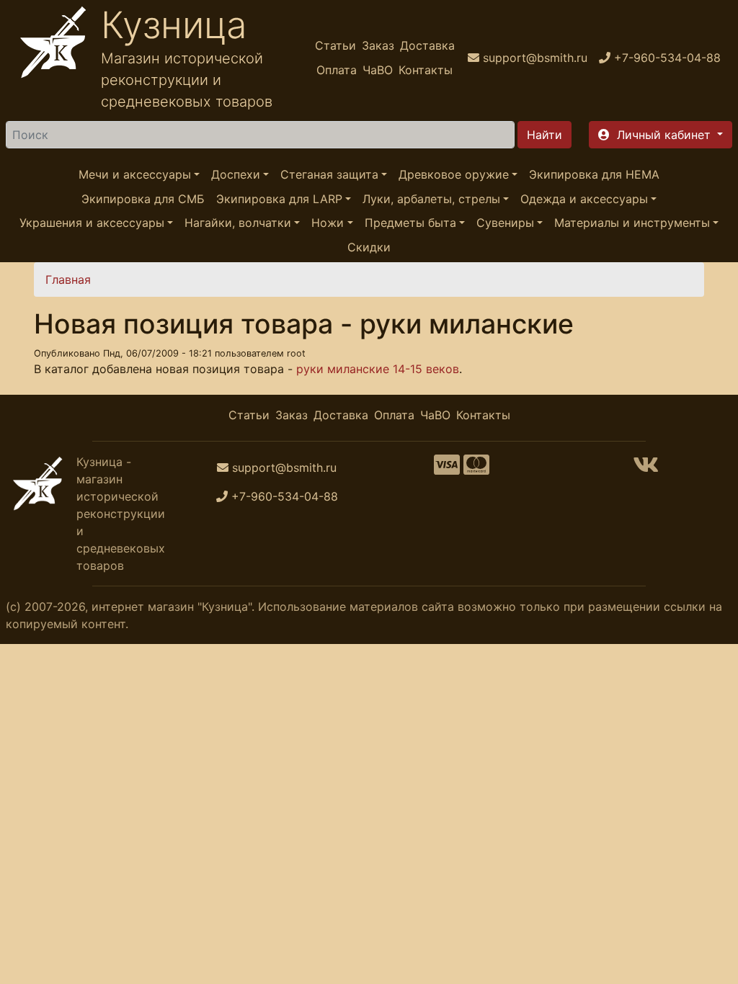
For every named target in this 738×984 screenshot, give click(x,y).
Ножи (327, 222)
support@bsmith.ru (284, 467)
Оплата (336, 70)
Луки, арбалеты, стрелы (431, 199)
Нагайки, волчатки (237, 222)
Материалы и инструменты (632, 222)
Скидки (369, 247)
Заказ (378, 45)
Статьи (335, 45)
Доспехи (235, 174)
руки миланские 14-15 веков (377, 369)
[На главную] (53, 57)
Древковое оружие (454, 174)
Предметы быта (410, 222)
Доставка (427, 45)
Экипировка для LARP (279, 199)
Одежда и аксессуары (584, 199)
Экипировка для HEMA (594, 174)
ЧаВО (378, 70)
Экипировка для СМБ (143, 199)
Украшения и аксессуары (91, 222)
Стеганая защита (329, 174)
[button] (660, 134)
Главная (68, 279)
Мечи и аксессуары (135, 174)
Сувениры (505, 222)
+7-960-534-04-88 (284, 496)
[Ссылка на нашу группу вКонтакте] (646, 469)
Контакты (426, 70)
